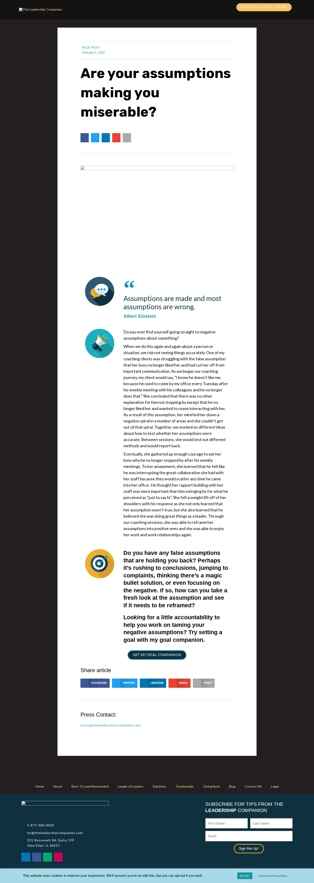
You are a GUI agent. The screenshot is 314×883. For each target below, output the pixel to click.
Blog (232, 786)
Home (39, 786)
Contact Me (253, 786)
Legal (275, 786)
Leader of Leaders (130, 786)
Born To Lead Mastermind (89, 786)
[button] (84, 137)
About (57, 786)
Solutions (159, 786)
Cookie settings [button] (219, 875)
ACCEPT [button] (245, 875)
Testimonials (184, 786)
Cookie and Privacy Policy (272, 875)
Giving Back (211, 786)
